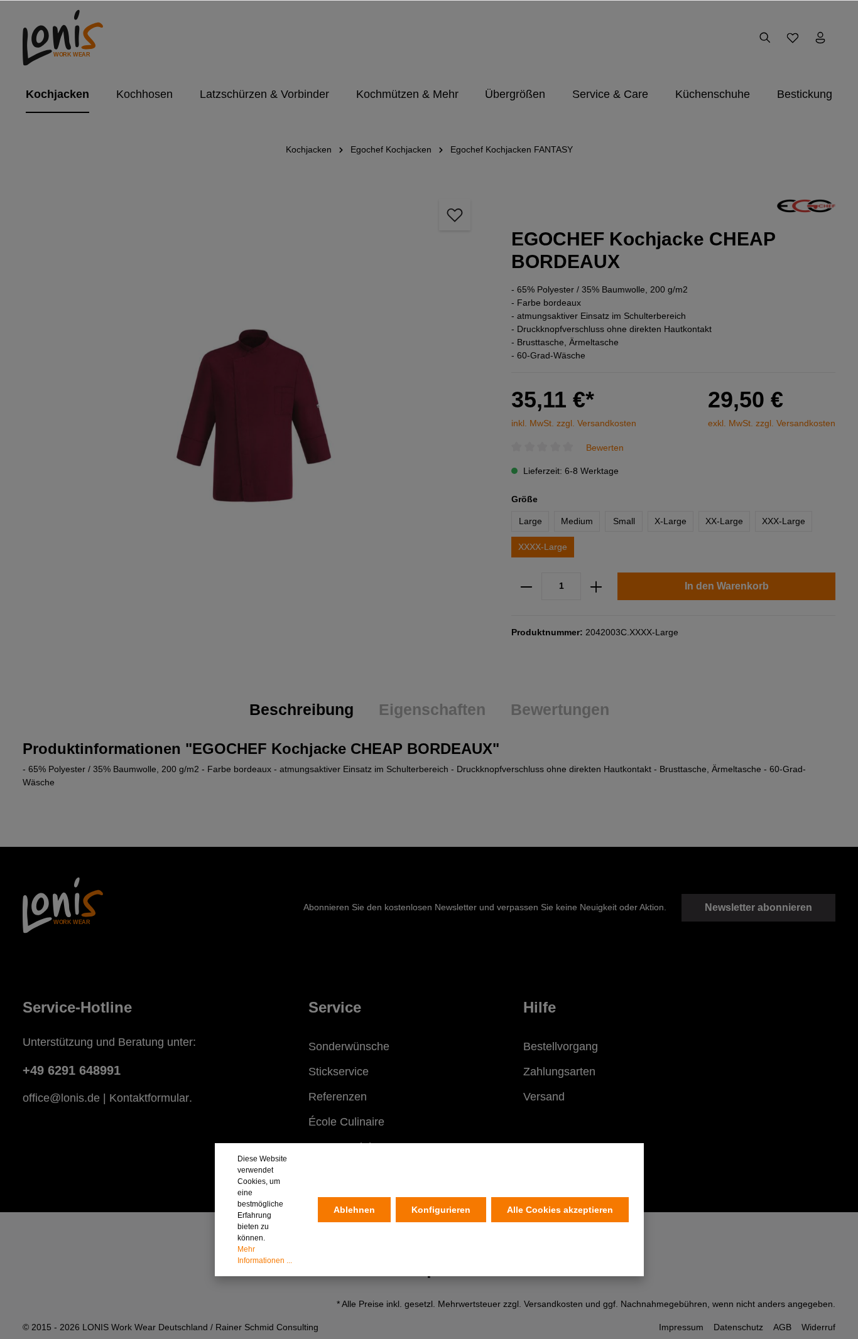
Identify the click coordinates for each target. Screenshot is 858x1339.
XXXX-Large (542, 547)
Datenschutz (738, 1327)
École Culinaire (346, 1122)
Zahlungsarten (559, 1071)
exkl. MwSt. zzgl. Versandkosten (771, 423)
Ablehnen (354, 1210)
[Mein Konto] (820, 37)
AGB (782, 1327)
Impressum (681, 1327)
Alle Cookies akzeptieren (560, 1210)
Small (624, 521)
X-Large (670, 521)
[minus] (526, 586)
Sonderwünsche (348, 1046)
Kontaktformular (149, 1098)
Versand (544, 1096)
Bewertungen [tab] (560, 709)
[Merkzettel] (792, 37)
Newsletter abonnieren (758, 907)
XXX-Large (783, 521)
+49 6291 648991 (72, 1070)
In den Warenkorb (727, 586)
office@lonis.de (61, 1098)
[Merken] (454, 214)
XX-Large (724, 521)
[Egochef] (806, 205)
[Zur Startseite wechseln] (63, 37)
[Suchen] (765, 37)
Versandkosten (553, 1304)
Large (530, 521)
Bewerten (605, 448)
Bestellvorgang (560, 1046)
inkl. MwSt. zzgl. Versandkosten (573, 423)
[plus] (596, 586)
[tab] (301, 710)
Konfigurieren (440, 1210)
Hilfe (539, 1007)
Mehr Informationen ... (264, 1255)
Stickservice (338, 1071)
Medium (577, 521)
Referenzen (337, 1096)
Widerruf (818, 1327)
